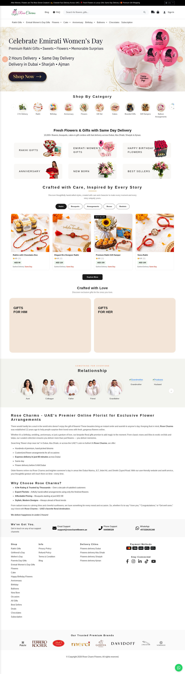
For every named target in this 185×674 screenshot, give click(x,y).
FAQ (58, 12)
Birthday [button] (89, 22)
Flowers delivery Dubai (90, 549)
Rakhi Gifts (16, 549)
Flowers (14, 569)
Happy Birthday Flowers (21, 577)
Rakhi (61, 207)
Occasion (15, 597)
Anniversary (77, 22)
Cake (13, 573)
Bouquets (75, 207)
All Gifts (14, 601)
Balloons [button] (101, 22)
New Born (15, 593)
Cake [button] (65, 22)
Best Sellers (16, 605)
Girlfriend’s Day (18, 553)
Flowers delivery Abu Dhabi (92, 553)
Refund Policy (45, 553)
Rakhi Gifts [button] (17, 22)
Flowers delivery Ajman (90, 561)
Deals (13, 609)
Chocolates (114, 22)
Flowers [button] (55, 22)
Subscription (127, 22)
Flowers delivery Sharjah (91, 557)
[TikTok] (146, 562)
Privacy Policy (45, 549)
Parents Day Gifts (19, 561)
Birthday (14, 585)
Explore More (92, 278)
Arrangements (93, 207)
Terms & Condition (47, 557)
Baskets (122, 207)
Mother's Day (17, 557)
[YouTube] (153, 562)
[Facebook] (127, 562)
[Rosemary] (24, 12)
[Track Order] (153, 12)
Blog (47, 12)
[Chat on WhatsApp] (178, 667)
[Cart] (158, 12)
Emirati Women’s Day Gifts (38, 22)
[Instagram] (133, 562)
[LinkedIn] (140, 562)
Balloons (15, 589)
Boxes (109, 207)
